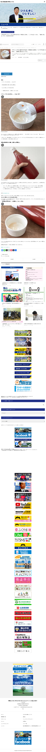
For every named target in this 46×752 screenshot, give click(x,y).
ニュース (2, 725)
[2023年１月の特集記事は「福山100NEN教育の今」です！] (12, 294)
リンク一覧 (25, 723)
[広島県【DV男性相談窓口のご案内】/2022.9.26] (34, 314)
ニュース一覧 (9, 285)
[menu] (44, 1)
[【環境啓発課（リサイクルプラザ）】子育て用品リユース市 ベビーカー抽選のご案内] (12, 314)
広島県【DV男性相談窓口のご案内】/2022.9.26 (32, 323)
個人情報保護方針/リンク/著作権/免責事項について (32, 725)
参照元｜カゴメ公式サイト (5, 247)
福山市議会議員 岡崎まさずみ (7, 1)
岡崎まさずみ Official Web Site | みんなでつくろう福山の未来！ (23, 700)
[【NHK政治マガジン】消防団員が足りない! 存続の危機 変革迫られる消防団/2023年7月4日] (12, 274)
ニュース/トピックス (4, 723)
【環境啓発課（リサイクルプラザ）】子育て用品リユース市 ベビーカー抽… (12, 324)
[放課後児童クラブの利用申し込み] (34, 274)
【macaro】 (7, 74)
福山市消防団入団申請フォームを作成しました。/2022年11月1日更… (33, 304)
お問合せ (24, 721)
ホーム (2, 714)
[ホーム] (1, 27)
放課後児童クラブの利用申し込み (30, 282)
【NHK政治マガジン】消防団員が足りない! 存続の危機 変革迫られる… (12, 283)
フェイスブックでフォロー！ (28, 719)
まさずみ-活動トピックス (27, 714)
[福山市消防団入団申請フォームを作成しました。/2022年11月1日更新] (34, 294)
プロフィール (3, 719)
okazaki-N (6, 254)
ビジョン (2, 721)
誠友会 (24, 716)
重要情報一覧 (3, 716)
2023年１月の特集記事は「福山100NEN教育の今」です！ (11, 304)
